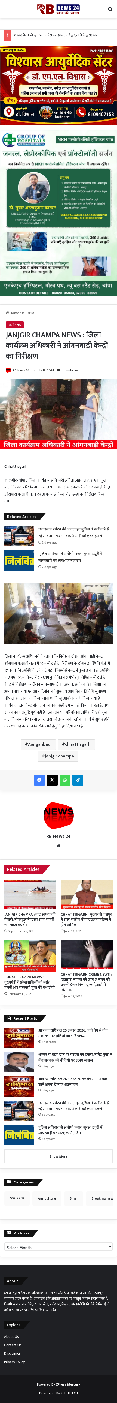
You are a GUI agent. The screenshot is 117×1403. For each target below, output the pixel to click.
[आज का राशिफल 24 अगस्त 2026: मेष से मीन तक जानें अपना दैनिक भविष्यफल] (19, 1086)
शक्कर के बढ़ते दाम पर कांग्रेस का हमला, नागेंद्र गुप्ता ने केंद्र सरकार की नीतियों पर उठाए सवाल (75, 1057)
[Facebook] (39, 780)
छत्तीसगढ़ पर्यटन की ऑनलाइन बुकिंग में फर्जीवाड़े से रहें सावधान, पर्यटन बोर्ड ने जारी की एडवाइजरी (73, 1106)
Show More (59, 1156)
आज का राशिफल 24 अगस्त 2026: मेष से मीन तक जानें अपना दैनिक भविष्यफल (72, 1082)
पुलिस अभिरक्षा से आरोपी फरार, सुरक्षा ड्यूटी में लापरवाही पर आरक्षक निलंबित (70, 1130)
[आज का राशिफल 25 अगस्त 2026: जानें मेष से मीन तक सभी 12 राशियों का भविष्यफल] (19, 1038)
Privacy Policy (14, 1362)
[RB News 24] (58, 9)
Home (14, 313)
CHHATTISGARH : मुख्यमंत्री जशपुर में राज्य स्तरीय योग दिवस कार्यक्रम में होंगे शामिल (86, 919)
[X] (52, 780)
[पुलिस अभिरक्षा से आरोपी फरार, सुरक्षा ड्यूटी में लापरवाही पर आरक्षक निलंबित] (19, 560)
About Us (11, 1337)
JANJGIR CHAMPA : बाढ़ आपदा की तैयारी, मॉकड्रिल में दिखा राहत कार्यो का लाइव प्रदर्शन (30, 919)
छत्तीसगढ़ (28, 313)
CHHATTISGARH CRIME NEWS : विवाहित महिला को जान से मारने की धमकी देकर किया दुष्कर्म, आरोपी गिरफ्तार (86, 982)
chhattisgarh (78, 744)
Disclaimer (12, 1354)
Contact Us (12, 1345)
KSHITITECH (69, 1393)
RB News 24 (21, 370)
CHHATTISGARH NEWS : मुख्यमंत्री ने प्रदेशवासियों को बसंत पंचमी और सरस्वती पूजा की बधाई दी (29, 982)
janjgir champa (59, 756)
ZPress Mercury (68, 1384)
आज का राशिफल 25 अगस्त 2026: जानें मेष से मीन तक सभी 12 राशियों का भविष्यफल (73, 1033)
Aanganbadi (39, 744)
